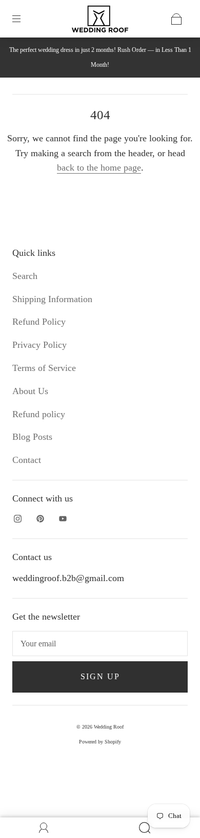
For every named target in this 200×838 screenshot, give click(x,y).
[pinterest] (40, 518)
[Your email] (100, 644)
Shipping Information (52, 299)
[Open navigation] (23, 19)
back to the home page (99, 167)
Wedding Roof (109, 727)
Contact (26, 460)
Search (24, 276)
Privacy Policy (39, 345)
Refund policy (38, 414)
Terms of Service (44, 368)
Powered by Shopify (100, 741)
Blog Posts (32, 437)
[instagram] (17, 518)
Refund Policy (39, 321)
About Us (30, 391)
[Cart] (176, 19)
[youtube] (62, 518)
